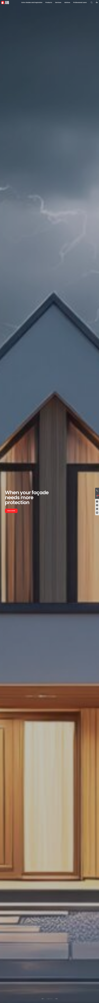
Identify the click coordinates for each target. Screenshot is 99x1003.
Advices (67, 2)
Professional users (80, 2)
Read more (11, 512)
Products (48, 2)
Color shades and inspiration (31, 2)
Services (58, 2)
